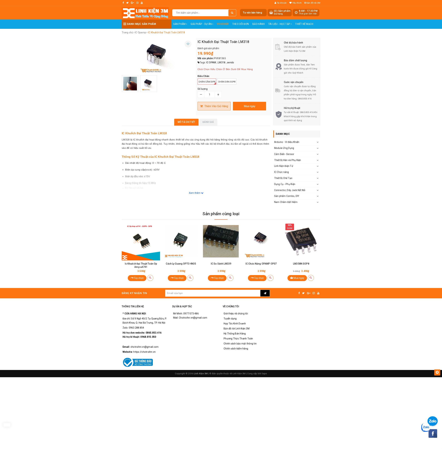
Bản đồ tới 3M (313, 3)
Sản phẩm (179, 24)
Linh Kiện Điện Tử (283, 166)
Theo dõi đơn (240, 24)
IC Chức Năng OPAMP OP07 (261, 263)
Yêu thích (297, 3)
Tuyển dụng (230, 318)
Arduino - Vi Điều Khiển (286, 142)
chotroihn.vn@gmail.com (145, 346)
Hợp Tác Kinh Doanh (235, 323)
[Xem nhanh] (150, 278)
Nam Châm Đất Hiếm (285, 202)
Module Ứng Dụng (284, 148)
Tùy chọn (138, 278)
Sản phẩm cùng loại (221, 213)
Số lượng (203, 88)
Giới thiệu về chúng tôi (236, 313)
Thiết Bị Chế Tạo (283, 178)
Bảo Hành (258, 24)
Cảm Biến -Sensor (284, 154)
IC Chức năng (281, 172)
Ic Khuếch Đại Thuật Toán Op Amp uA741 (141, 265)
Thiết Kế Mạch (304, 24)
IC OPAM (211, 62)
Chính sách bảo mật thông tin (240, 343)
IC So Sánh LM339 (221, 263)
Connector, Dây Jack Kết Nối (289, 190)
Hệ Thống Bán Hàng (235, 333)
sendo (230, 62)
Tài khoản (281, 3)
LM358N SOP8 (301, 263)
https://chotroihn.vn (144, 351)
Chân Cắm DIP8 (207, 81)
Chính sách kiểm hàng (236, 348)
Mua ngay (298, 278)
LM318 (221, 62)
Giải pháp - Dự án (202, 24)
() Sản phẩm (282, 12)
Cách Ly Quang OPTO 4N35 (181, 263)
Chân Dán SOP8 (226, 81)
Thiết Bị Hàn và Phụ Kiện (287, 160)
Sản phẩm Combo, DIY (286, 196)
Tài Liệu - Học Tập (279, 24)
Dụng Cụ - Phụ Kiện (284, 184)
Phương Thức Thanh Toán (238, 338)
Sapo (264, 373)
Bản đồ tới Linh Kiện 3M (236, 328)
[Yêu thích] (188, 44)
